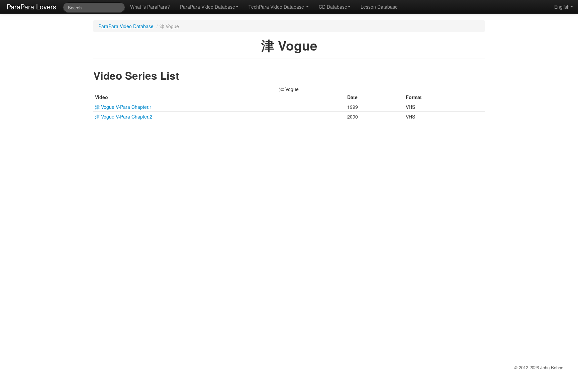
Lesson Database (379, 6)
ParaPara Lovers (31, 6)
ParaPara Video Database (207, 6)
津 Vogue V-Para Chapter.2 (123, 116)
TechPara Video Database (277, 6)
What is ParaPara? (150, 6)
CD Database (333, 6)
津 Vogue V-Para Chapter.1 (123, 106)
